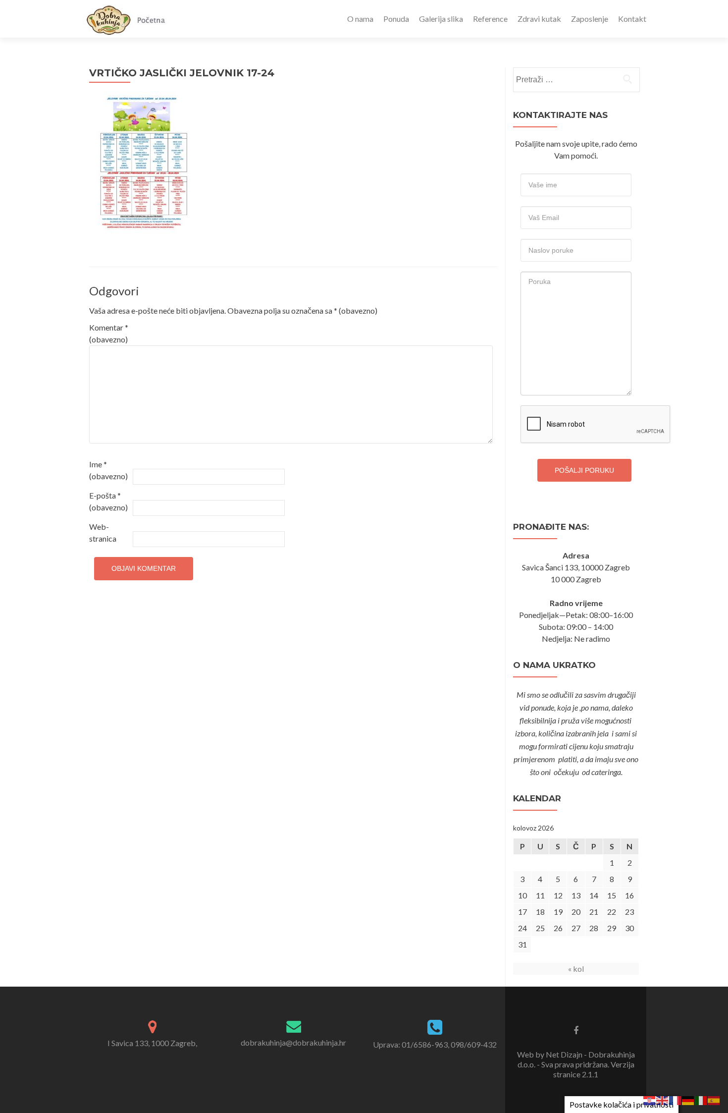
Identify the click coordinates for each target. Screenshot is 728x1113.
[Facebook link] (575, 1029)
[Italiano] (701, 1099)
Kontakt (632, 18)
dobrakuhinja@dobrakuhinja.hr (293, 1042)
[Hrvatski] (649, 1099)
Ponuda (396, 18)
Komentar (108, 333)
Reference (490, 18)
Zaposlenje (589, 18)
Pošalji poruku (584, 470)
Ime (108, 470)
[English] (662, 1099)
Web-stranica (102, 532)
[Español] (714, 1099)
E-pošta (108, 501)
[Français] (675, 1099)
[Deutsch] (688, 1099)
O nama (360, 18)
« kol (576, 968)
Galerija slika (441, 18)
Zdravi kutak (539, 18)
